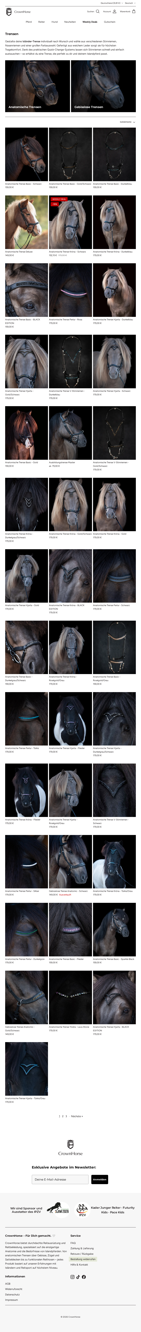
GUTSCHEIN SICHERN (104, 672)
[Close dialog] (134, 629)
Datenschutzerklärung (97, 700)
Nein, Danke (104, 683)
